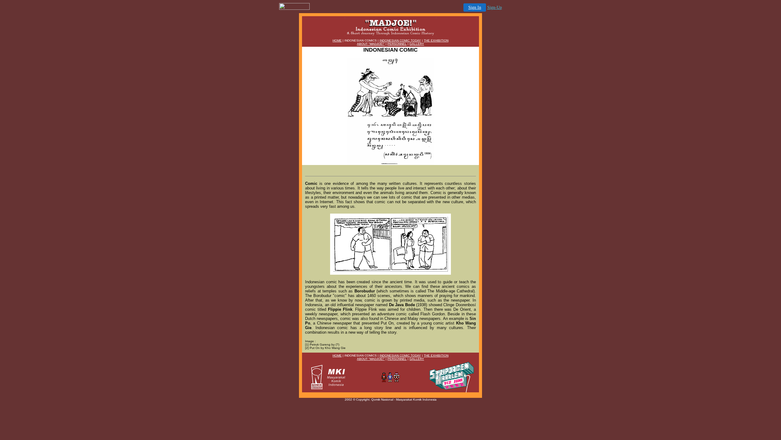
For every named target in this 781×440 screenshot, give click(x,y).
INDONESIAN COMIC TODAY (400, 40)
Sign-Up (494, 7)
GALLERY (416, 44)
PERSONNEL (397, 44)
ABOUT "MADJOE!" (371, 44)
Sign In (474, 7)
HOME (337, 40)
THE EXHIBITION (436, 40)
